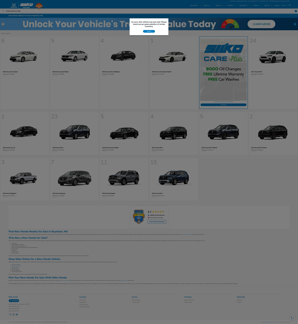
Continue (149, 31)
